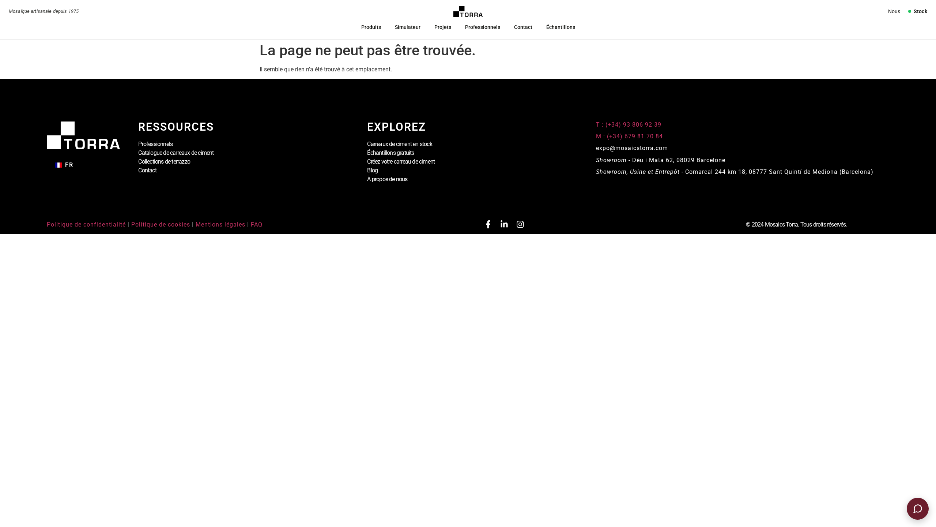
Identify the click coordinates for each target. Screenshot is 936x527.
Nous (894, 11)
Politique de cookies (160, 224)
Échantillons (560, 27)
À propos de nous (387, 179)
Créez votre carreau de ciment (401, 161)
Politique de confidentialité (86, 224)
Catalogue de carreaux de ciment (176, 152)
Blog (372, 170)
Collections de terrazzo (164, 161)
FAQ (257, 224)
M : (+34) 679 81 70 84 (629, 136)
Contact (523, 27)
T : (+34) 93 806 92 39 (629, 124)
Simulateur (407, 27)
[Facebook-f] (488, 224)
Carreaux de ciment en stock (399, 144)
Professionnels (482, 27)
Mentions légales (220, 224)
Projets (442, 27)
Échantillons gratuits (390, 152)
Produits (371, 27)
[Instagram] (520, 224)
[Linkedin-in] (504, 224)
